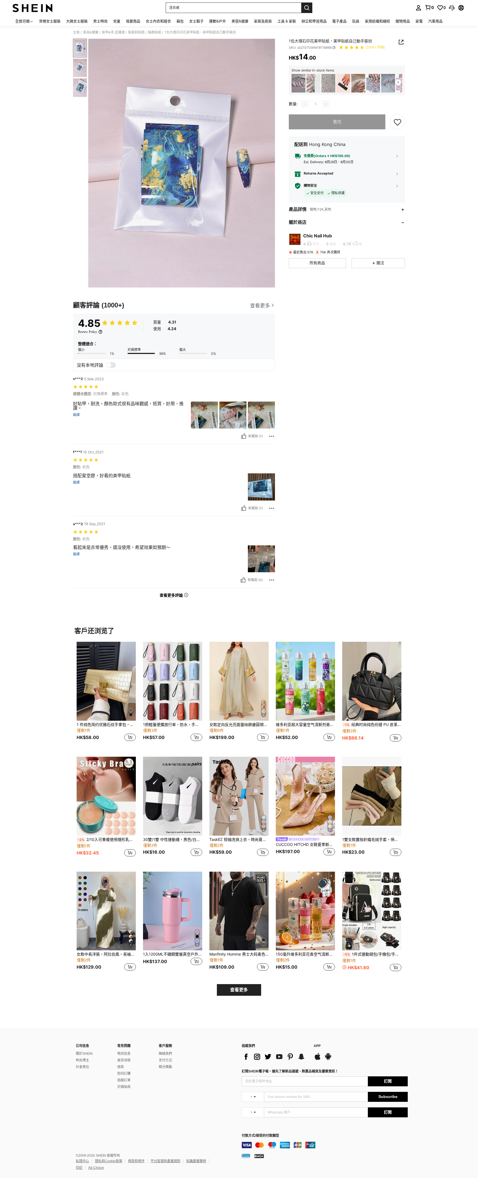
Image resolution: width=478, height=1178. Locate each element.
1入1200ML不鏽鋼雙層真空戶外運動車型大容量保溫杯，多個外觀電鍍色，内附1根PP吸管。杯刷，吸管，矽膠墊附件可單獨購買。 (172, 954)
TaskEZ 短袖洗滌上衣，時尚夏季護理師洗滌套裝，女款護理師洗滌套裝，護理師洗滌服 (239, 839)
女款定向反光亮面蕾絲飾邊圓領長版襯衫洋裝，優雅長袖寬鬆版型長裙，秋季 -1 (239, 724)
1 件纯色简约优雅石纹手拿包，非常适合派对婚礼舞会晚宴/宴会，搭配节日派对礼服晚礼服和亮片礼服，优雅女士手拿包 (106, 724)
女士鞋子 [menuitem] (196, 21)
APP (317, 1046)
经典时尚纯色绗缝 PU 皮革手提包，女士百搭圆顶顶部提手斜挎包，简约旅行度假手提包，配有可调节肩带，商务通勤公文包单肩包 (372, 724)
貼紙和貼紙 (136, 32)
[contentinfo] (325, 1145)
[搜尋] (306, 7)
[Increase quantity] (325, 104)
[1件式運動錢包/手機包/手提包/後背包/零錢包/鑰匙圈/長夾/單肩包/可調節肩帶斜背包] (371, 911)
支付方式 (165, 1060)
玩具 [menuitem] (355, 21)
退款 (120, 1067)
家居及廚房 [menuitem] (263, 21)
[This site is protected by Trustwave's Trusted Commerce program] (246, 1156)
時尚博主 (82, 1060)
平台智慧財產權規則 (165, 1161)
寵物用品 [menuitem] (403, 21)
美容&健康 (90, 32)
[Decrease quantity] (304, 104)
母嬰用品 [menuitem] (133, 21)
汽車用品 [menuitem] (435, 21)
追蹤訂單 (124, 1080)
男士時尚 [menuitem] (100, 21)
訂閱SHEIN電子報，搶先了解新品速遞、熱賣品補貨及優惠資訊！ (290, 1071)
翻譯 (76, 415)
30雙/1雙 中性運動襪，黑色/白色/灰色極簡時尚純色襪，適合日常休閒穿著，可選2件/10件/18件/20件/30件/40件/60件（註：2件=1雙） (172, 839)
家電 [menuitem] (419, 21)
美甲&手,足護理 (113, 32)
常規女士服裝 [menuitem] (50, 21)
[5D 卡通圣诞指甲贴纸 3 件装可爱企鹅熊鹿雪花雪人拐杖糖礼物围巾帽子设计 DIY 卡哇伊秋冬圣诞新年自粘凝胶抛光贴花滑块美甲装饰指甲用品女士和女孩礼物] (373, 83)
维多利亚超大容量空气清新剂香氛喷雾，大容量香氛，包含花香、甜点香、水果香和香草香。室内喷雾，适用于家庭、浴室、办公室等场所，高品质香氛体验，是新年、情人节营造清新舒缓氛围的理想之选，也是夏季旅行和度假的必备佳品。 (305, 724)
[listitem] (298, 83)
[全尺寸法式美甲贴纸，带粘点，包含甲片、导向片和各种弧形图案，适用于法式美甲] (313, 83)
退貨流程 (124, 1060)
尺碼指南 (124, 1087)
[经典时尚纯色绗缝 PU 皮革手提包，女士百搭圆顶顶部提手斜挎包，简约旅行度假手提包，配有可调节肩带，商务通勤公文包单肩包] (371, 681)
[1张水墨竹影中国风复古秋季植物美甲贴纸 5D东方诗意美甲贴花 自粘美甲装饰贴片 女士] (328, 83)
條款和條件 (136, 1161)
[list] (275, 1057)
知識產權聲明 (196, 1161)
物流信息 (124, 1054)
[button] (451, 7)
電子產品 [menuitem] (339, 21)
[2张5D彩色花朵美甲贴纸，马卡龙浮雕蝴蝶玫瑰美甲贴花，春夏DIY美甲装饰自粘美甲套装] (298, 83)
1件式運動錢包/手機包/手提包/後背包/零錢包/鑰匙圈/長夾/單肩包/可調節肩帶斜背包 (372, 954)
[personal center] (418, 7)
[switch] (111, 365)
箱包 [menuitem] (180, 21)
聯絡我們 (165, 1054)
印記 (79, 1168)
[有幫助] (243, 436)
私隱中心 (82, 1161)
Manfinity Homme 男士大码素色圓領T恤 (239, 954)
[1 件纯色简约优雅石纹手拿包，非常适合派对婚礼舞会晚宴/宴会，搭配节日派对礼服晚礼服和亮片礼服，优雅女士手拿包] (106, 681)
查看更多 (239, 989)
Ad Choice (96, 1168)
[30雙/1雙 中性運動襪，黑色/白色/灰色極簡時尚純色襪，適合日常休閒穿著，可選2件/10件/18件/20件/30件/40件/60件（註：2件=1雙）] (172, 796)
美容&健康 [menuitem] (240, 21)
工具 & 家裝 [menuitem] (286, 21)
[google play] (328, 1059)
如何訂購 (124, 1074)
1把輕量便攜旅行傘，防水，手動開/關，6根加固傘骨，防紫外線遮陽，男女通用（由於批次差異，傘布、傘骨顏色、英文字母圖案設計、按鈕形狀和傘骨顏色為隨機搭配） (172, 724)
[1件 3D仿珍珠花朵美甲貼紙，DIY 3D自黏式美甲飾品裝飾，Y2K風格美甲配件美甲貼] (358, 83)
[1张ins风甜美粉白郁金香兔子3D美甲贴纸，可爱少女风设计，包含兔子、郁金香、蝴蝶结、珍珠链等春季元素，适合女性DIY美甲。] (388, 83)
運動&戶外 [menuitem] (217, 21)
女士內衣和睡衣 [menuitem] (158, 21)
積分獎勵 (165, 1067)
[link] (429, 7)
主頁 (76, 32)
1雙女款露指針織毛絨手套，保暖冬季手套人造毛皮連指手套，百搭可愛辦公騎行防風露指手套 (371, 839)
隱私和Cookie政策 (108, 1161)
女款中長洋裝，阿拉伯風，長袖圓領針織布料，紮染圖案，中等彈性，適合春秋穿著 (106, 954)
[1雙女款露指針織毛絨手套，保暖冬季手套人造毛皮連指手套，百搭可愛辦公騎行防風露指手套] (371, 796)
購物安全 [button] (310, 186)
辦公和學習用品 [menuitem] (314, 21)
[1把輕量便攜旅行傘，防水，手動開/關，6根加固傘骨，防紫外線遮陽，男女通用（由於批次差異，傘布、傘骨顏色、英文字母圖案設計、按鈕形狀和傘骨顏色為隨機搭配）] (172, 681)
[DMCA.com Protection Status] (259, 1156)
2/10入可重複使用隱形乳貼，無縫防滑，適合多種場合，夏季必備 (107, 839)
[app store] (317, 1059)
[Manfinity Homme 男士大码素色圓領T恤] (239, 911)
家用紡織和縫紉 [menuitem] (377, 21)
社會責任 (82, 1067)
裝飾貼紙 (154, 32)
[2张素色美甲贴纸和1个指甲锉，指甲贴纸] (343, 83)
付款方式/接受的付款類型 (260, 1136)
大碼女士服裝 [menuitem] (77, 21)
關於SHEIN (84, 1054)
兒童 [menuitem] (116, 21)
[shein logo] (32, 8)
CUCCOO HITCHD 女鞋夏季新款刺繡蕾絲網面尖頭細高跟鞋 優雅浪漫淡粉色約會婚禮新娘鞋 (305, 844)
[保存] (397, 122)
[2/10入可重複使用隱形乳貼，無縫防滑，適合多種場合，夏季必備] (106, 796)
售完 (337, 122)
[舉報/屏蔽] (271, 436)
